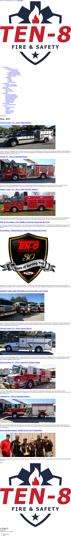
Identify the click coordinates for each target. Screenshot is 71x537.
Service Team (9, 89)
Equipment (5, 93)
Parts (7, 92)
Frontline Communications (14, 73)
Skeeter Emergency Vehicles (14, 74)
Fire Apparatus (9, 68)
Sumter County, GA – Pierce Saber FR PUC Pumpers (19, 189)
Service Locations (9, 90)
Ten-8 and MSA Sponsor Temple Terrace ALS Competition (21, 430)
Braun (9, 78)
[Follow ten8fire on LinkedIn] (5, 529)
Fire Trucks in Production (11, 84)
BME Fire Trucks (12, 75)
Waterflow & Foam (10, 100)
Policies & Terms (9, 112)
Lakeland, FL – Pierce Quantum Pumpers (15, 396)
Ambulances (8, 77)
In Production (6, 83)
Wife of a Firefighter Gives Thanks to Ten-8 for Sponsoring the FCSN (25, 222)
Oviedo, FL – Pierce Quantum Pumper (14, 157)
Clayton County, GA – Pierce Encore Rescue (16, 328)
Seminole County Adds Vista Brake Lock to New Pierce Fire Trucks (24, 291)
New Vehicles (6, 67)
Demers (10, 79)
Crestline (10, 80)
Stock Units (5, 87)
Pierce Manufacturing (13, 69)
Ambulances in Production (11, 85)
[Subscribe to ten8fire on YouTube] (7, 529)
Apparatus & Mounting (11, 94)
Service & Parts (6, 88)
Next (2, 462)
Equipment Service (10, 102)
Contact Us (8, 113)
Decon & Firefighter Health (12, 95)
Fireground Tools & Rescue (12, 97)
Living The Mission (10, 110)
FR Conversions (11, 82)
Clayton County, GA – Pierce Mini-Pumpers (15, 123)
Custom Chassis (14, 71)
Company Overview (10, 107)
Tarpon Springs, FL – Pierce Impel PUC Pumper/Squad (20, 362)
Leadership (8, 108)
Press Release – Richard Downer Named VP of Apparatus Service (23, 230)
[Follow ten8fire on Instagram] (3, 529)
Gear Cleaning (6, 103)
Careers (7, 109)
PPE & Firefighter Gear (11, 98)
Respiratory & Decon (10, 99)
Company (5, 105)
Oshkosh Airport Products (14, 72)
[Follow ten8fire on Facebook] (1, 529)
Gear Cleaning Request (11, 104)
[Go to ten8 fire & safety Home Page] (35, 64)
